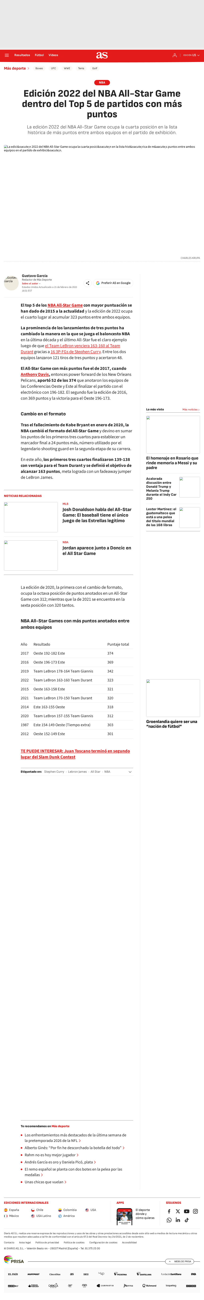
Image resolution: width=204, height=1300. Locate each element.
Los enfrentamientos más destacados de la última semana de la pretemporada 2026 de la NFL (75, 1138)
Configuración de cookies (103, 1242)
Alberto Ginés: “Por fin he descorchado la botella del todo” (73, 1148)
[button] (88, 283)
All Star (95, 772)
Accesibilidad (129, 1242)
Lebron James (77, 772)
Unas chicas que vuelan (44, 1182)
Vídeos (53, 55)
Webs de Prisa (182, 1261)
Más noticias (190, 409)
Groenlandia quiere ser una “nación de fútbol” (171, 724)
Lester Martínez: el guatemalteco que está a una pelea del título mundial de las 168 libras (161, 517)
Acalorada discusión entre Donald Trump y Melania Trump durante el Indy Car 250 (161, 489)
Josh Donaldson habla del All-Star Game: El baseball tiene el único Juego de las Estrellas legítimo (97, 515)
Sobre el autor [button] (30, 283)
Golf (94, 68)
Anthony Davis (35, 374)
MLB (65, 504)
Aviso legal (25, 1242)
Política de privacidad (47, 1242)
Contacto (9, 1242)
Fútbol (39, 55)
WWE (67, 68)
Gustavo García (35, 276)
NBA (102, 83)
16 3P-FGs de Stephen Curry (76, 352)
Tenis (81, 68)
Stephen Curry (54, 772)
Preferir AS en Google (115, 283)
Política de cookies (74, 1242)
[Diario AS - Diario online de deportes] (102, 55)
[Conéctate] (174, 55)
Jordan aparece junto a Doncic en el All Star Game (97, 550)
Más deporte (15, 68)
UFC (53, 68)
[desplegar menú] (7, 55)
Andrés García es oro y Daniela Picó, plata (59, 1162)
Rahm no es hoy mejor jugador (50, 1155)
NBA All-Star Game (65, 305)
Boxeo (39, 68)
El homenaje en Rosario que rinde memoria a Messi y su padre (172, 463)
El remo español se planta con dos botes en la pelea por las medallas (73, 1172)
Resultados (22, 55)
